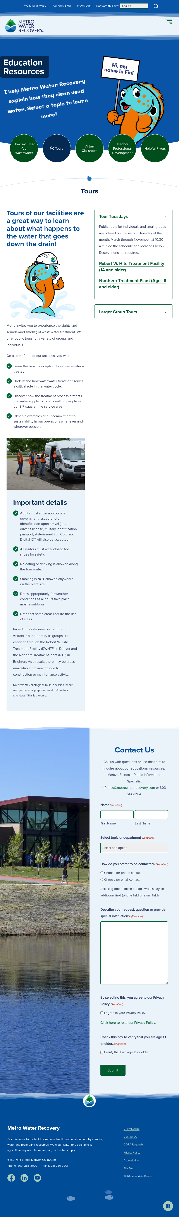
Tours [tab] (59, 148)
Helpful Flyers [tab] (155, 148)
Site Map (129, 1168)
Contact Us (130, 1136)
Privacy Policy (132, 1152)
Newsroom (84, 5)
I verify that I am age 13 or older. (126, 1052)
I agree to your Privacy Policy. (125, 1012)
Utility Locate (131, 1129)
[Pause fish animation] (168, 1206)
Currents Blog (62, 5)
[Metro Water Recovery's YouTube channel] (37, 1178)
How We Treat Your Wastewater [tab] (24, 148)
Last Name (142, 823)
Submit (113, 1070)
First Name (108, 823)
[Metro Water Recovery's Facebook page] (11, 1178)
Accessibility (131, 1160)
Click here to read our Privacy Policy (127, 1022)
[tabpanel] (89, 443)
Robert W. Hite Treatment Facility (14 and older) (131, 266)
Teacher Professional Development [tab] (122, 148)
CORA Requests (133, 1144)
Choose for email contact (121, 879)
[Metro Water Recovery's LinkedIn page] (24, 1178)
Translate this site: (107, 6)
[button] (156, 6)
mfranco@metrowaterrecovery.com (128, 787)
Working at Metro (35, 5)
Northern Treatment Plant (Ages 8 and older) (132, 283)
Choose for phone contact (122, 872)
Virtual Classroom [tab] (90, 148)
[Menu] (168, 21)
